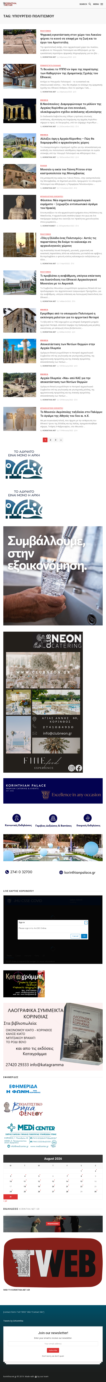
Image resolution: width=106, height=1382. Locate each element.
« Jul (5, 1201)
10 (11, 1181)
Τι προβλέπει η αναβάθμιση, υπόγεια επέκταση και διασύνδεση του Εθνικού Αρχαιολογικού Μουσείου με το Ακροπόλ (70, 279)
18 (25, 1186)
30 (95, 1191)
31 (11, 1197)
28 (67, 1191)
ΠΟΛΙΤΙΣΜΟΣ (45, 31)
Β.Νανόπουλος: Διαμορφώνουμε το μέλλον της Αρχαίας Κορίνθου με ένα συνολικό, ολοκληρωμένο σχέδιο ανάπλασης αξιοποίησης (71, 107)
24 (11, 1191)
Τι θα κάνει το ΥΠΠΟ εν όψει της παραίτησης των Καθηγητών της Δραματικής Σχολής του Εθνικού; (69, 73)
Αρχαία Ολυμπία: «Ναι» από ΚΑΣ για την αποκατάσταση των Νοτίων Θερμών (65, 380)
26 (39, 1191)
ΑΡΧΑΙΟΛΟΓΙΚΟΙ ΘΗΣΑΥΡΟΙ (51, 196)
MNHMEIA (44, 100)
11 (25, 1181)
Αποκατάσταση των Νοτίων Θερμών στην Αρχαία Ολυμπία (67, 346)
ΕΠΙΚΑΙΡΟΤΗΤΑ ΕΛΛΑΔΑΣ (50, 65)
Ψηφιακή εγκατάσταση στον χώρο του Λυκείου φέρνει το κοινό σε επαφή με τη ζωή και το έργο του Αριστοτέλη (70, 38)
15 (81, 1181)
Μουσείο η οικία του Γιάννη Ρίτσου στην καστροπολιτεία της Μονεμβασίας (66, 171)
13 (53, 1181)
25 (25, 1191)
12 (39, 1181)
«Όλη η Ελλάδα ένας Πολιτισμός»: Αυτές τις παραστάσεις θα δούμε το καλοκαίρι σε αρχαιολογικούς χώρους (68, 241)
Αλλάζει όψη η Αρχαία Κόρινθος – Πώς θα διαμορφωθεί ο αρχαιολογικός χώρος (67, 140)
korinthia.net (49, 57)
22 (81, 1186)
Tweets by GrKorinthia (13, 1320)
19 (39, 1186)
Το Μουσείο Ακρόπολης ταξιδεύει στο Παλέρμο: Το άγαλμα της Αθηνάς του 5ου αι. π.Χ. (71, 413)
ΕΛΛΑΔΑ (43, 166)
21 (67, 1186)
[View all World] (53, 1224)
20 (53, 1186)
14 (67, 1181)
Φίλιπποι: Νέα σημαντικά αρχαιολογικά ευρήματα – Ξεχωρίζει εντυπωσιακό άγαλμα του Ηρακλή (68, 204)
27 (53, 1191)
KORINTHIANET (49, 226)
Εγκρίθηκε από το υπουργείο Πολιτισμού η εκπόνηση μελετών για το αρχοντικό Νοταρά (69, 315)
